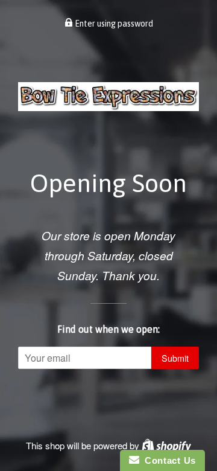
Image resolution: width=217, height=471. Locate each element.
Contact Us (167, 460)
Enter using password (113, 23)
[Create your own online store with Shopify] (166, 445)
